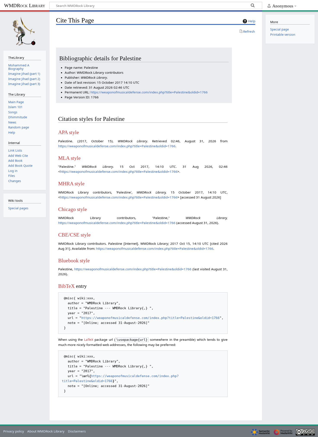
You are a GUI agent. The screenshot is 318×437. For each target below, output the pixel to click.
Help (251, 21)
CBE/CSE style (74, 235)
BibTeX (66, 286)
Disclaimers (77, 431)
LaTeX (88, 339)
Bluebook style (74, 260)
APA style (68, 132)
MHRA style (71, 183)
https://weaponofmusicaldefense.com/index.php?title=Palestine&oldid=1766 (149, 92)
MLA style (69, 158)
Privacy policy (13, 431)
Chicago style (72, 209)
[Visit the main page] (24, 30)
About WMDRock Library (45, 431)
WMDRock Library (24, 5)
